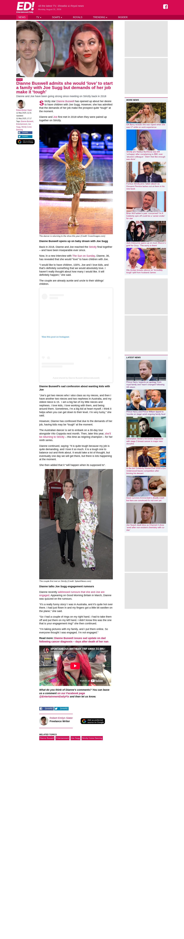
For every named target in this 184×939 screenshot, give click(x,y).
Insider (123, 17)
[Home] (25, 7)
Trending (100, 17)
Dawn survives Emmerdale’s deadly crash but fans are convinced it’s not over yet (145, 499)
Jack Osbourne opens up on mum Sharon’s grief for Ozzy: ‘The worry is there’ (146, 244)
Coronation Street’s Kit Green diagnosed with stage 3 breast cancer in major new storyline (144, 441)
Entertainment (21, 124)
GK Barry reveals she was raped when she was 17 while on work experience (145, 125)
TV (39, 17)
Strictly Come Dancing (92, 738)
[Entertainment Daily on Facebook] (165, 7)
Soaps (57, 17)
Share (25, 133)
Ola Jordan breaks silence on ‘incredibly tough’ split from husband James (144, 271)
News (22, 17)
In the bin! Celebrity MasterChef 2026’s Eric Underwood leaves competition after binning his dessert (146, 470)
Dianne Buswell (27, 121)
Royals (77, 17)
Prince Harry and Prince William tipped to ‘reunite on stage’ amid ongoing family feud (145, 412)
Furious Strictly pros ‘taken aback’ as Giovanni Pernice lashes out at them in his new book (145, 186)
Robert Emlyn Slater (24, 110)
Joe (55, 116)
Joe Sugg (75, 738)
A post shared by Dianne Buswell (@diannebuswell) (76, 378)
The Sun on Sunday (83, 255)
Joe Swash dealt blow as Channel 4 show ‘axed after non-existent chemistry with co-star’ (145, 527)
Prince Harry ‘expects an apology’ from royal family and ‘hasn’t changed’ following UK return (145, 384)
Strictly (93, 246)
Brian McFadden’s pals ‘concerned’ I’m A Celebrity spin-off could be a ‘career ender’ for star (145, 215)
